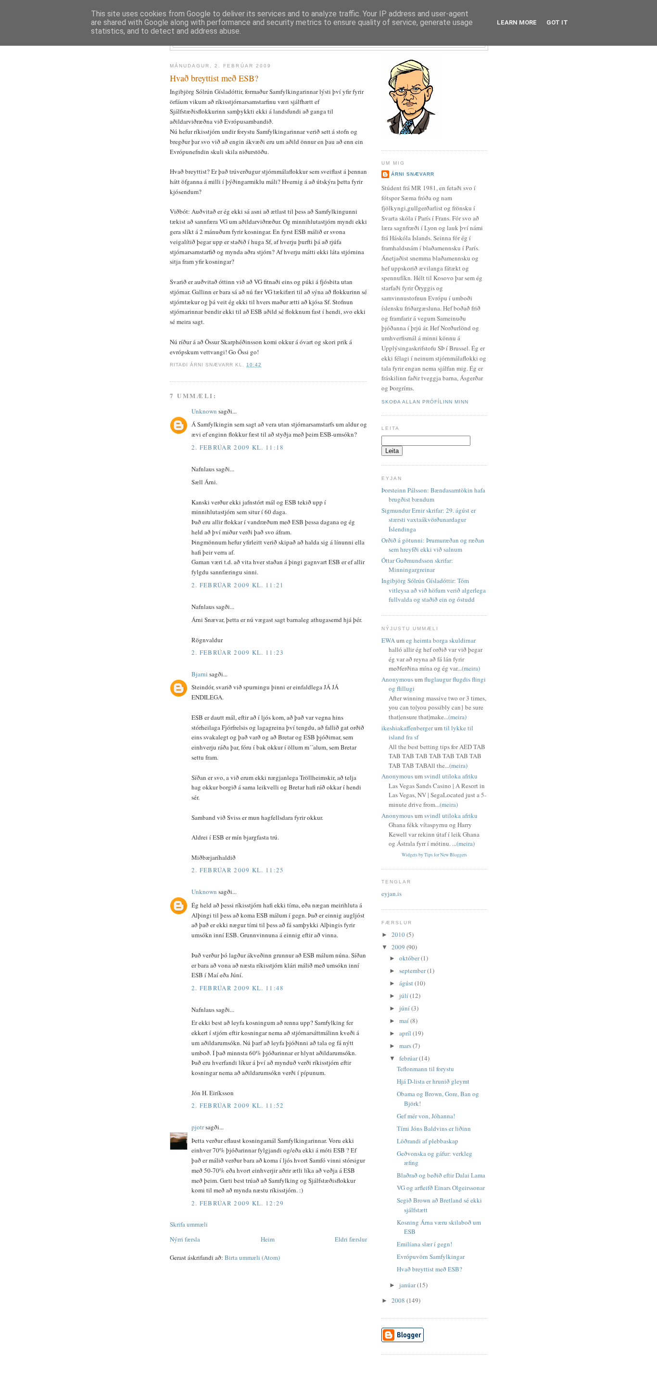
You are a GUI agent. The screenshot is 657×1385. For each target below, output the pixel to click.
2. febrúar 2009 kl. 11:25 (237, 870)
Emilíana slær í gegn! (424, 1244)
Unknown (204, 411)
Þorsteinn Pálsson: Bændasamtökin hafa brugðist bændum (433, 495)
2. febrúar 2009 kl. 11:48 (237, 988)
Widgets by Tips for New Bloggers (434, 855)
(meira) (471, 668)
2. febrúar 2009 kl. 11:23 (237, 652)
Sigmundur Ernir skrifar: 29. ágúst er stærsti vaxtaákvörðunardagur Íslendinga (428, 519)
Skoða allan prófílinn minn (424, 401)
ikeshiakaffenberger (407, 728)
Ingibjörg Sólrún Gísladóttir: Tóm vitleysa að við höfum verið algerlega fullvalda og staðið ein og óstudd (433, 590)
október (410, 958)
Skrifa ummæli (189, 1224)
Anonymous (397, 679)
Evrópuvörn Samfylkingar (431, 1256)
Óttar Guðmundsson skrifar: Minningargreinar (417, 565)
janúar (408, 1285)
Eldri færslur (351, 1239)
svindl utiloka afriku (451, 776)
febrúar (409, 1058)
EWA (388, 640)
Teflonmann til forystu (425, 1068)
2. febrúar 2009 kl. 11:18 (237, 447)
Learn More (517, 22)
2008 (399, 1300)
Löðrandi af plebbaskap (427, 1141)
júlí (404, 995)
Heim (268, 1239)
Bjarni (199, 674)
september (413, 970)
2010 (399, 934)
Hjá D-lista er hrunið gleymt (433, 1081)
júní (405, 1008)
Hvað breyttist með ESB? (214, 78)
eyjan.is (391, 893)
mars (406, 1045)
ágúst (407, 983)
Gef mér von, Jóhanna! (426, 1116)
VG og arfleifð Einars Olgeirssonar (441, 1187)
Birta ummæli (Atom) (252, 1257)
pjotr (197, 1127)
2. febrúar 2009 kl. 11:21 (237, 585)
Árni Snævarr (412, 174)
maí (404, 1020)
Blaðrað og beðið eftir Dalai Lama (441, 1175)
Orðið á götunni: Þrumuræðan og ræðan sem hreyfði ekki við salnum (432, 545)
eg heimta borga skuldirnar (441, 640)
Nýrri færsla (185, 1239)
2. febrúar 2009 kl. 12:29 (237, 1203)
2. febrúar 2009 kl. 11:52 (237, 1105)
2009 (399, 947)
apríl (406, 1033)
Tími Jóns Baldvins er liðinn (434, 1128)
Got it (557, 22)
